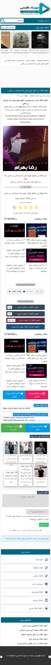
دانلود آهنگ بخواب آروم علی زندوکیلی (33, 630)
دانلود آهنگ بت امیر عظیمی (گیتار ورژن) (33, 643)
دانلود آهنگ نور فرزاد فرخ (38, 639)
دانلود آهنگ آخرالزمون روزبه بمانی (35, 625)
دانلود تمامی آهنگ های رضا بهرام (25, 326)
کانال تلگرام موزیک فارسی (12, 395)
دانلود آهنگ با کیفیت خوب (23, 313)
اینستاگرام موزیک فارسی (35, 395)
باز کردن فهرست (43, 20)
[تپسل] (1, 656)
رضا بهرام (21, 60)
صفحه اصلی (30, 60)
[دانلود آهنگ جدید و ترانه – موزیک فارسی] (34, 15)
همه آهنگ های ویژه (8, 27)
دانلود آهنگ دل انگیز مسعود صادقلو (34, 634)
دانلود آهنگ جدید (41, 100)
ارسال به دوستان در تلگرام (36, 428)
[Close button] (49, 656)
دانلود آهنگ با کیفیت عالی (23, 307)
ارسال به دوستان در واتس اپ (11, 428)
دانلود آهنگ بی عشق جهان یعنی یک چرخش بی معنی (28, 90)
